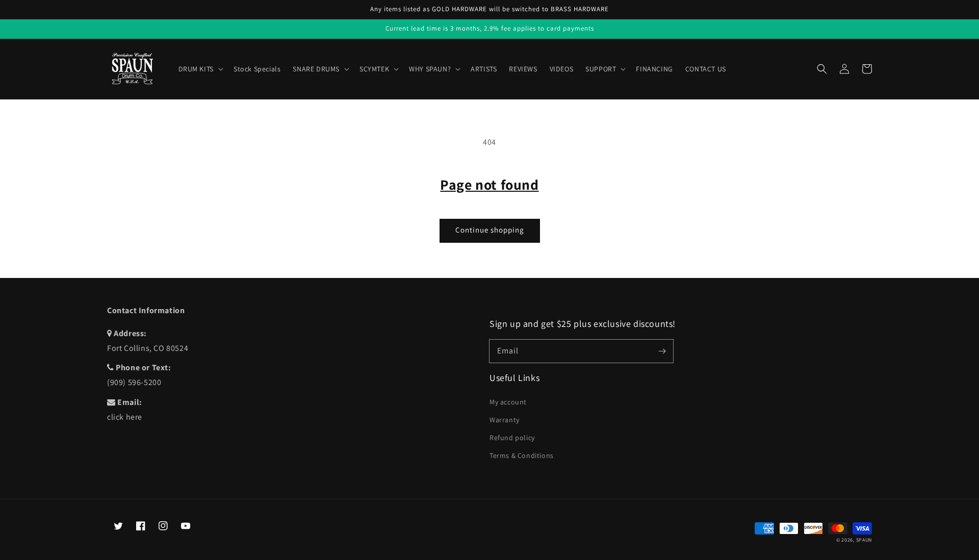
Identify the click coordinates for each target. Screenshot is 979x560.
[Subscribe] (662, 351)
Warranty (505, 419)
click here (124, 417)
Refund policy (512, 437)
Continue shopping (489, 230)
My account (508, 401)
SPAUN (864, 540)
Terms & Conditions (522, 455)
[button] (822, 69)
